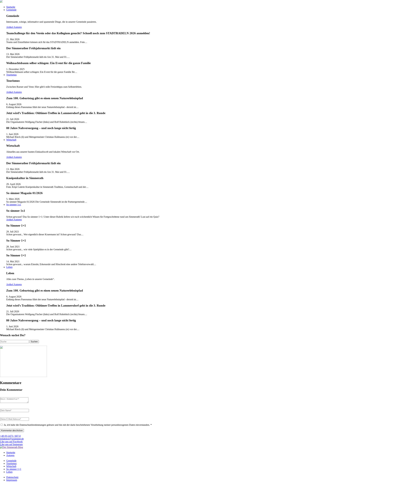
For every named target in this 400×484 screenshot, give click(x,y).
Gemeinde (11, 9)
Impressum (11, 480)
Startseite (10, 7)
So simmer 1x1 (13, 204)
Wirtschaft (11, 139)
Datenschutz (12, 477)
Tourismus (11, 74)
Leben (9, 267)
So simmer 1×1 (13, 469)
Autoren (18, 27)
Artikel (10, 27)
